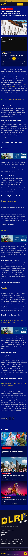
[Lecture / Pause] (14, 58)
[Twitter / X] (10, 418)
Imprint (3, 534)
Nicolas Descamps (6, 17)
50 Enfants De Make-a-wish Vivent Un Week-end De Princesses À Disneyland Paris (12, 451)
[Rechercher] (25, 4)
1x (3, 63)
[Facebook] (6, 418)
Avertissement (4, 532)
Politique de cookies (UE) (7, 530)
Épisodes (24, 63)
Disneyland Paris (7, 8)
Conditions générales (6, 536)
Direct (20, 4)
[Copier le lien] (13, 418)
